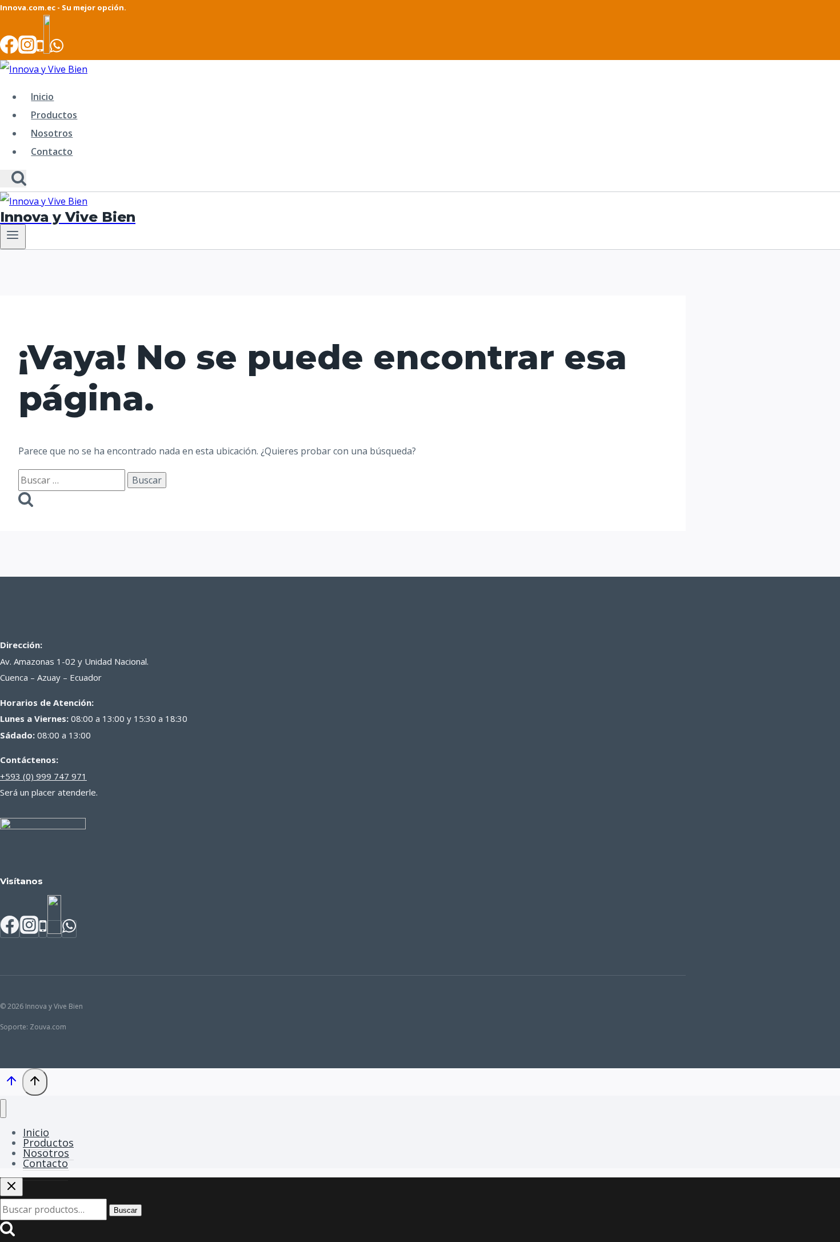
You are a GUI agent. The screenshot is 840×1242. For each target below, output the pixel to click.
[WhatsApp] (56, 51)
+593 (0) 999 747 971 (43, 776)
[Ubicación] (46, 51)
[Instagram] (27, 51)
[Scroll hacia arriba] (11, 1083)
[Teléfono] (40, 51)
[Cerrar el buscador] (11, 1186)
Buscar (125, 1210)
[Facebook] (9, 51)
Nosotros (52, 133)
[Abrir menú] (13, 236)
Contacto (52, 151)
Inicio (42, 96)
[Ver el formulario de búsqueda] (13, 178)
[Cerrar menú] (3, 1108)
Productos (54, 115)
